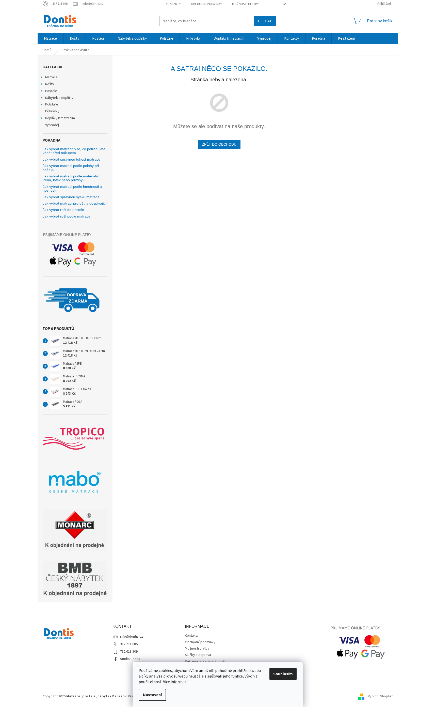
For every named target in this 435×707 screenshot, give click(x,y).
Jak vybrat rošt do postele (63, 210)
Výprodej (52, 125)
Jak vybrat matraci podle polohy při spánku (71, 168)
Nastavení (152, 695)
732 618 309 (129, 651)
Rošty (49, 84)
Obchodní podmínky (206, 4)
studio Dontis (130, 659)
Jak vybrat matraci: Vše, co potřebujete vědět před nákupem (74, 151)
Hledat (265, 21)
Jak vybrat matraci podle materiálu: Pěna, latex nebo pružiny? (71, 178)
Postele (51, 91)
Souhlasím (283, 674)
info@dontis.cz (131, 636)
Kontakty (173, 4)
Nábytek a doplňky (59, 97)
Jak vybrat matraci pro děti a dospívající (75, 203)
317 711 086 (129, 644)
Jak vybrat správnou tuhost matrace (71, 159)
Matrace (51, 77)
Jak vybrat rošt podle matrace (66, 216)
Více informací (175, 682)
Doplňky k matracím (60, 118)
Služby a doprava (198, 654)
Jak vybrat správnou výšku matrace (71, 197)
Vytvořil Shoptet (380, 696)
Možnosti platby (245, 4)
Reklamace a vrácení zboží (205, 661)
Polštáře (51, 104)
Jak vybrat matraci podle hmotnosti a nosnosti (72, 188)
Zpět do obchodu (219, 144)
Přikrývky (52, 111)
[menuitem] (50, 38)
